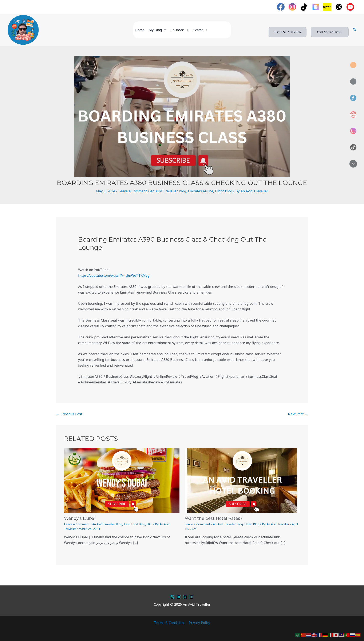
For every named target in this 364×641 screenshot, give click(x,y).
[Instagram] (191, 597)
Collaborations (329, 32)
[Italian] (330, 635)
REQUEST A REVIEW (287, 32)
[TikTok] (172, 597)
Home (140, 30)
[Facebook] (185, 597)
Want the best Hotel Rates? (213, 518)
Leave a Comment (132, 191)
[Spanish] (358, 635)
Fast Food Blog (134, 524)
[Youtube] (179, 597)
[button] (355, 30)
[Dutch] (309, 635)
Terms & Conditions (169, 622)
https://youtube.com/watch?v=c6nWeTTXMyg (113, 275)
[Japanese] (336, 635)
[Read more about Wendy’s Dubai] (121, 480)
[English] (314, 635)
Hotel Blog (252, 524)
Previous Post (69, 414)
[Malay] (341, 635)
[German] (325, 635)
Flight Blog (223, 191)
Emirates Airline (200, 191)
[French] (320, 635)
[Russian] (352, 635)
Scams (198, 30)
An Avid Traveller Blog (168, 191)
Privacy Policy (199, 622)
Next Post (298, 414)
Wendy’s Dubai (79, 518)
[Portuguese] (347, 635)
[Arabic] (298, 635)
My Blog (155, 30)
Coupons (178, 30)
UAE (149, 524)
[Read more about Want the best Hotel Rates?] (242, 480)
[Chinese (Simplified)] (303, 635)
